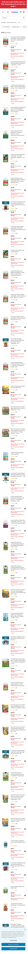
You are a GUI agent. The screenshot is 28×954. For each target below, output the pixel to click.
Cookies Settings (13, 940)
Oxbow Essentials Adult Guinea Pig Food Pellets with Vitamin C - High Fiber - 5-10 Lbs (18, 63)
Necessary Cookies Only (13, 944)
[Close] (25, 929)
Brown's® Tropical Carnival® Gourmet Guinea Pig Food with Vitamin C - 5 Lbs (18, 820)
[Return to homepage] (15, 12)
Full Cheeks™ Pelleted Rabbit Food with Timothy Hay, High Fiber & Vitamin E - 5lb (18, 752)
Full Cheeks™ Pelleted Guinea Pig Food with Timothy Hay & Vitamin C (18, 638)
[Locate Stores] (21, 12)
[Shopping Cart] (24, 12)
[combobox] (13, 17)
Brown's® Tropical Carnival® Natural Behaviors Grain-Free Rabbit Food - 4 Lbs (18, 408)
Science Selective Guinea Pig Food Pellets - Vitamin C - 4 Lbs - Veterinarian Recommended (18, 522)
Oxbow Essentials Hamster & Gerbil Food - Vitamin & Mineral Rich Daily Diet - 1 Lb (18, 318)
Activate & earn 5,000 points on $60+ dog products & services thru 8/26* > (13, 4)
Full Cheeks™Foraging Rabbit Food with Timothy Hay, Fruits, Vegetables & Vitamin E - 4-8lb (18, 475)
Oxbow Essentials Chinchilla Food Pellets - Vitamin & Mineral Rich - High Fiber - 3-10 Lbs (18, 296)
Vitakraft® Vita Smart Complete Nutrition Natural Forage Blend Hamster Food (17, 774)
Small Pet (3, 22)
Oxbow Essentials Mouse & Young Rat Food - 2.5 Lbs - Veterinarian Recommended (17, 684)
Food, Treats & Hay (11, 22)
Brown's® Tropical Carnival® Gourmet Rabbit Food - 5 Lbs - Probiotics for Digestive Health (18, 706)
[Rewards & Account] (8, 12)
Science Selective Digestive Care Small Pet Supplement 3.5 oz (18, 842)
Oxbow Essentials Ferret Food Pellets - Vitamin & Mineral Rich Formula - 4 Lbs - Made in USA (18, 86)
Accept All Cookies (13, 948)
